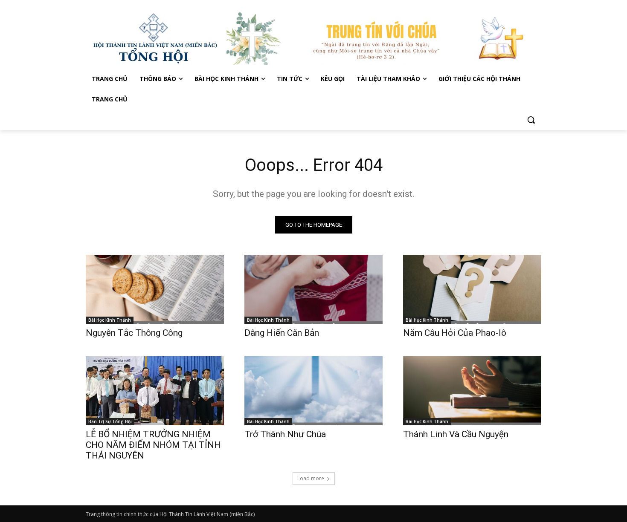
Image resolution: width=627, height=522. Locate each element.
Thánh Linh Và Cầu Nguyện (455, 434)
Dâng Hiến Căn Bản (281, 333)
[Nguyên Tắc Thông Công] (155, 289)
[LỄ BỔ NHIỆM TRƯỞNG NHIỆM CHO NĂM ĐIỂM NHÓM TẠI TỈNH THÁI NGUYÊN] (155, 390)
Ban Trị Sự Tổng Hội (110, 421)
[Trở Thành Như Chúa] (313, 390)
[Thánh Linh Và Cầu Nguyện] (472, 390)
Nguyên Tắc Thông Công (134, 333)
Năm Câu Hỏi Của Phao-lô (454, 333)
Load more (310, 478)
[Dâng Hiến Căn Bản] (313, 289)
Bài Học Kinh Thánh (109, 320)
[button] (531, 120)
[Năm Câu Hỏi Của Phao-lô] (472, 289)
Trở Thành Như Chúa (285, 434)
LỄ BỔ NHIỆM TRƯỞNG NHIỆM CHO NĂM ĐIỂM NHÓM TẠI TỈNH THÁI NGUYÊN (153, 445)
